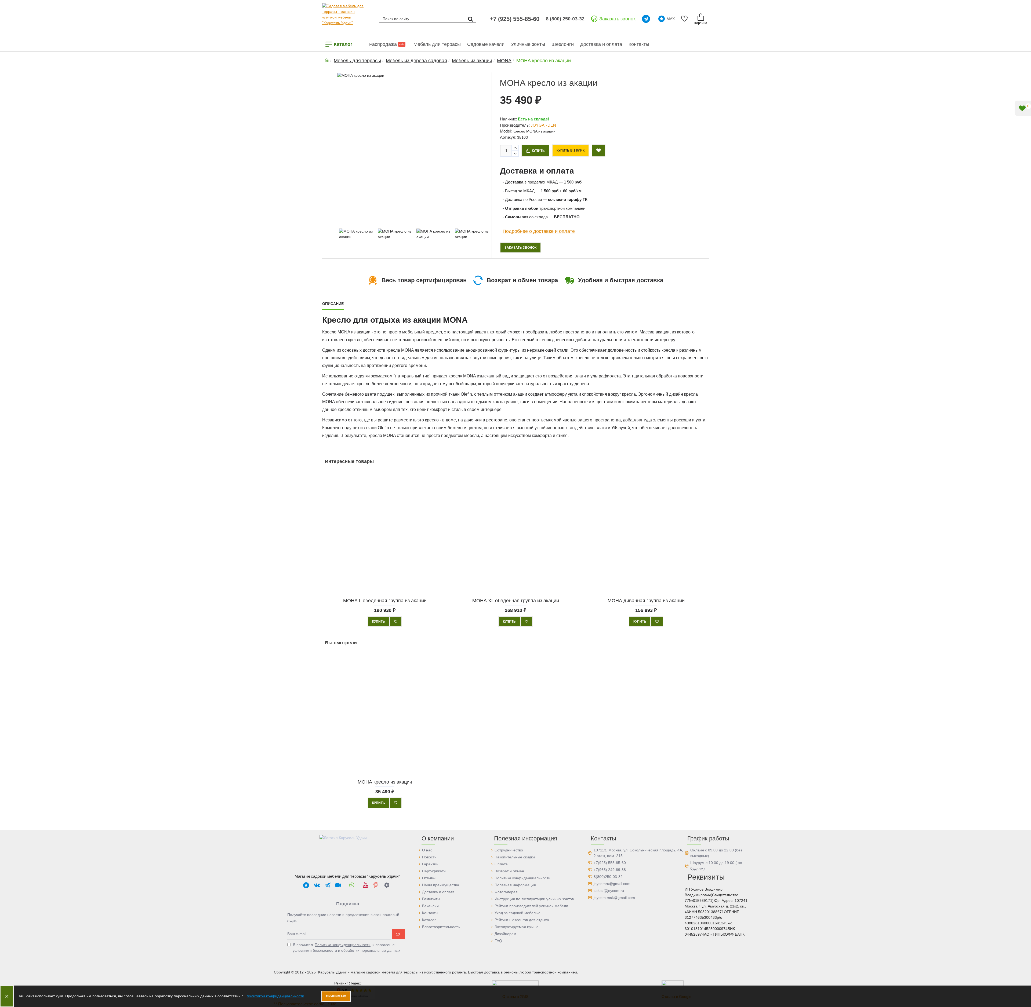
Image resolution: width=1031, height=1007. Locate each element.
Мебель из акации (472, 60)
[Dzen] (387, 885)
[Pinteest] (376, 885)
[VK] (317, 885)
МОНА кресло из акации (385, 782)
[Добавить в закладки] (598, 150)
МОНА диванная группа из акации (646, 600)
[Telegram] (647, 19)
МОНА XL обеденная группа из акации (515, 600)
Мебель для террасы (357, 60)
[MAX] (306, 885)
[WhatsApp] (352, 885)
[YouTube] (365, 885)
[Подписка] (398, 934)
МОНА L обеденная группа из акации (385, 600)
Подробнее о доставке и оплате (539, 231)
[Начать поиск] (470, 19)
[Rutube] (338, 885)
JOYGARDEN (543, 125)
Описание (333, 304)
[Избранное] (685, 18)
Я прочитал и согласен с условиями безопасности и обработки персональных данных (346, 948)
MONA (504, 60)
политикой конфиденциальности (275, 996)
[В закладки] (396, 621)
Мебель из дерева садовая (416, 60)
